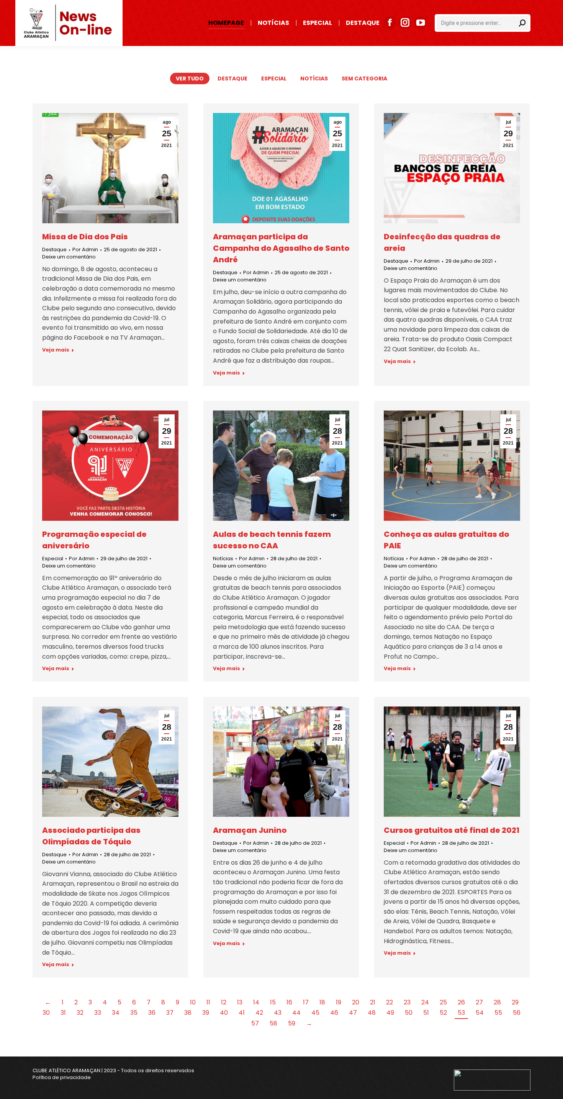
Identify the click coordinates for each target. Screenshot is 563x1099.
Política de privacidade (62, 1077)
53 (461, 1012)
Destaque (232, 78)
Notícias (314, 78)
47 (353, 1012)
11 (208, 1002)
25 (443, 1002)
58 (273, 1023)
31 (63, 1012)
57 (255, 1023)
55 (498, 1012)
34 (115, 1012)
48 (372, 1012)
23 (407, 1002)
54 (480, 1012)
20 (355, 1002)
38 (187, 1012)
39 (205, 1012)
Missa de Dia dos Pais (85, 236)
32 (80, 1012)
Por (85, 249)
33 (97, 1012)
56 (516, 1012)
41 (242, 1012)
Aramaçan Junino (249, 830)
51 (426, 1012)
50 (408, 1012)
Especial (273, 78)
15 (273, 1002)
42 (259, 1012)
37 (169, 1012)
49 (390, 1012)
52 (443, 1012)
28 (497, 1002)
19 (338, 1002)
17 (306, 1002)
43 (278, 1012)
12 (223, 1002)
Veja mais (55, 349)
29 (515, 1002)
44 (296, 1012)
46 (334, 1012)
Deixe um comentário (69, 256)
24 (425, 1002)
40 (224, 1012)
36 (151, 1012)
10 (193, 1002)
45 (315, 1012)
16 (289, 1002)
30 (46, 1012)
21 (372, 1002)
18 (322, 1002)
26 (461, 1002)
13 (239, 1002)
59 (291, 1023)
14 (256, 1002)
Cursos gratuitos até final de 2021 (451, 830)
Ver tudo (190, 78)
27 (479, 1002)
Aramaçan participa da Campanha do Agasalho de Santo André (281, 248)
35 (133, 1012)
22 (389, 1002)
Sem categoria (364, 78)
